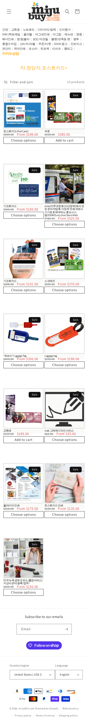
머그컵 (57, 34)
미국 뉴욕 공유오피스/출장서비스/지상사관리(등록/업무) (23, 582)
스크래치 (49, 280)
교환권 (7, 430)
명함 (79, 34)
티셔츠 (56, 49)
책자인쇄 (19, 49)
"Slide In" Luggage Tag (14, 355)
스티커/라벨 (27, 44)
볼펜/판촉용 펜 (60, 39)
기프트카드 (9, 206)
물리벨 (27, 34)
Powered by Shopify (46, 708)
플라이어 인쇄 (11, 505)
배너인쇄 (8, 39)
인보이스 (76, 44)
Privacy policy (23, 715)
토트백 (44, 49)
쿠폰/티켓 (44, 44)
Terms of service (45, 715)
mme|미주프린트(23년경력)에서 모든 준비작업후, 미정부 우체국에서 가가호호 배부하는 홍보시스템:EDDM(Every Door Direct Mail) (64, 211)
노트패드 (29, 30)
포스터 (33, 49)
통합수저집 (9, 44)
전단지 (6, 49)
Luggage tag (50, 355)
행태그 (68, 49)
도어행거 (65, 30)
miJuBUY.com (27, 708)
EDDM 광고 (60, 44)
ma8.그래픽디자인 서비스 (59, 430)
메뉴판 (69, 34)
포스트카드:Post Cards (15, 131)
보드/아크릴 (40, 39)
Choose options (23, 140)
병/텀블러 (23, 39)
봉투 (76, 39)
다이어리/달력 (47, 30)
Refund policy (71, 708)
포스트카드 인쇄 (53, 505)
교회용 (15, 30)
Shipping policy (68, 715)
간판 (5, 30)
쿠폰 (47, 131)
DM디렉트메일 (11, 34)
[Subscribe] (67, 629)
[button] (9, 12)
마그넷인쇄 (42, 34)
